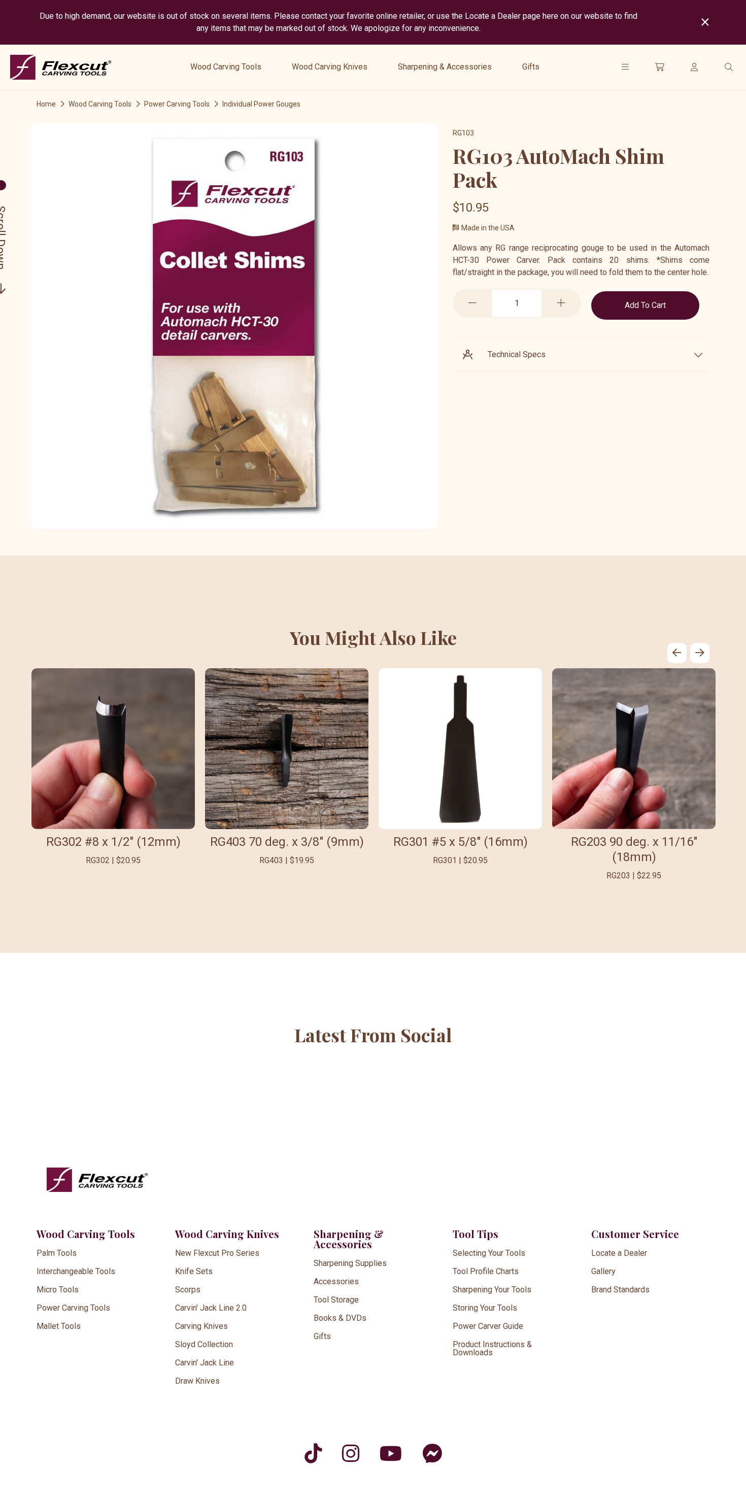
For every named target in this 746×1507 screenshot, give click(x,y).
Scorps (187, 1289)
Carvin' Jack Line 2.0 (211, 1308)
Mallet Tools (59, 1326)
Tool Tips (475, 1234)
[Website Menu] (625, 67)
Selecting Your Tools (489, 1253)
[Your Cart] (660, 67)
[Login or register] (694, 67)
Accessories (336, 1281)
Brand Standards (620, 1289)
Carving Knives (201, 1326)
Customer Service (635, 1234)
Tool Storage (336, 1300)
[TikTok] (313, 1453)
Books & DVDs (340, 1318)
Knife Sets (194, 1271)
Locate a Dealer (619, 1253)
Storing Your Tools (485, 1308)
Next (699, 653)
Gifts (530, 67)
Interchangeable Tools (76, 1271)
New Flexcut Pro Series (217, 1253)
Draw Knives (197, 1381)
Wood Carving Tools (225, 67)
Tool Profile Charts (486, 1271)
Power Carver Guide (488, 1326)
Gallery (603, 1271)
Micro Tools (58, 1289)
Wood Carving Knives (329, 67)
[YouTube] (390, 1453)
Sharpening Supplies (350, 1263)
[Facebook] (432, 1453)
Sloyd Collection (204, 1344)
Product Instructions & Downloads (492, 1348)
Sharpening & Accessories (445, 67)
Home (46, 104)
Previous (677, 653)
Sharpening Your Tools (492, 1289)
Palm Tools (57, 1253)
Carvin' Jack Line (204, 1362)
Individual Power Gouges (261, 104)
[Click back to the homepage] (61, 67)
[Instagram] (351, 1453)
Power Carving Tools (177, 104)
